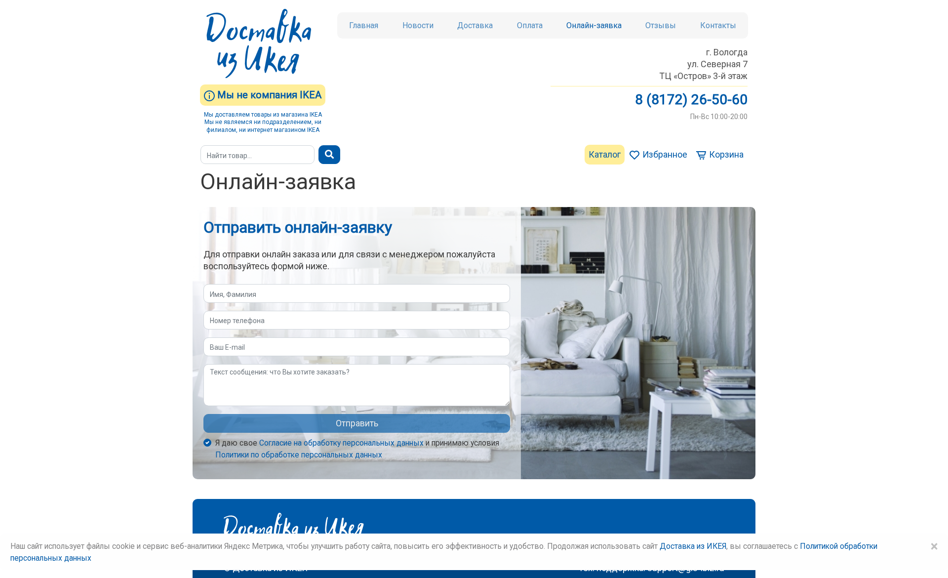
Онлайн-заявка (594, 25)
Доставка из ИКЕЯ (693, 546)
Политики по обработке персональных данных (298, 454)
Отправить (357, 423)
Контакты (718, 25)
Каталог (605, 154)
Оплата (530, 25)
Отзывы (660, 25)
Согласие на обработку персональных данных (341, 443)
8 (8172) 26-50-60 (691, 99)
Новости (418, 25)
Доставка (475, 25)
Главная (363, 25)
